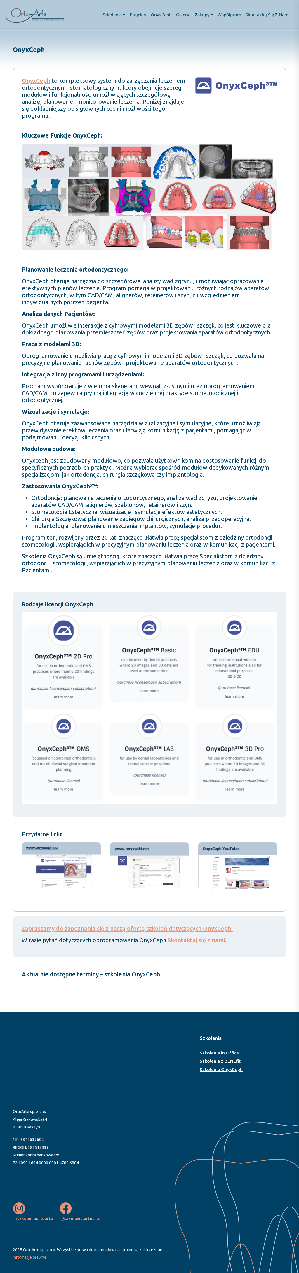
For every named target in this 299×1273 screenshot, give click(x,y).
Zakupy (202, 14)
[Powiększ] (269, 151)
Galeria (183, 14)
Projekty (138, 14)
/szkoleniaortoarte (34, 1218)
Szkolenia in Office (219, 1052)
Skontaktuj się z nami (268, 14)
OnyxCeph (161, 14)
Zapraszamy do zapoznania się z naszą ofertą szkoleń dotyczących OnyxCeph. (127, 928)
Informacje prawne (29, 1257)
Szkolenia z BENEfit (220, 1061)
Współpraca (229, 14)
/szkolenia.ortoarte (81, 1218)
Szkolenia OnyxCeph (221, 1069)
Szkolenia (112, 14)
